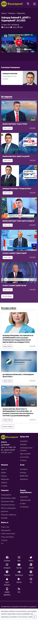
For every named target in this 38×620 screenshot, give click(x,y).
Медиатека (21, 13)
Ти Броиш (23, 460)
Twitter (14, 27)
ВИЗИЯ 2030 (24, 476)
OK (34, 617)
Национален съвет (7, 501)
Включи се (4, 522)
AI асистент (24, 457)
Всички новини (8, 426)
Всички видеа (7, 296)
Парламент (24, 497)
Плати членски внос (8, 534)
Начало (3, 13)
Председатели (6, 495)
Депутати (4, 511)
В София (23, 503)
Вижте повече (8, 128)
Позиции (4, 476)
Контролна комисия (8, 505)
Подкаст (4, 482)
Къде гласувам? (25, 454)
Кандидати (24, 441)
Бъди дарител (6, 530)
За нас (22, 465)
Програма (23, 444)
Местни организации (8, 508)
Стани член (5, 527)
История (23, 473)
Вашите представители (26, 491)
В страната (24, 507)
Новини (3, 473)
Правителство (25, 500)
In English (4, 486)
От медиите (6, 96)
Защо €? (4, 469)
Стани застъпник (7, 537)
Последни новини (8, 308)
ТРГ (2, 543)
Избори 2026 (24, 437)
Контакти (23, 469)
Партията (5, 490)
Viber (21, 27)
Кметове (4, 518)
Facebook (6, 27)
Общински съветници (8, 515)
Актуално (11, 13)
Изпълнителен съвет (8, 498)
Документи (24, 479)
